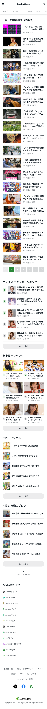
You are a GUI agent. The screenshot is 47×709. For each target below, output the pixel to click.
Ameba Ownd (10, 615)
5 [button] (35, 269)
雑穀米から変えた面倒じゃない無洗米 (27, 523)
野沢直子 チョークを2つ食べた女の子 (27, 544)
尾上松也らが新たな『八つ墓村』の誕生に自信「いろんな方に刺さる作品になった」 (33, 176)
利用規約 (12, 674)
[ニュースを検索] (43, 4)
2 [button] (17, 269)
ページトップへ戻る (23, 574)
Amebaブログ (10, 609)
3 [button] (23, 269)
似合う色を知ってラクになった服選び (27, 533)
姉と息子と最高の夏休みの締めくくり (27, 513)
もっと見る (23, 346)
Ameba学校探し (11, 655)
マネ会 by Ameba (11, 603)
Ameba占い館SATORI (13, 644)
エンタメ (16, 11)
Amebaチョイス (11, 592)
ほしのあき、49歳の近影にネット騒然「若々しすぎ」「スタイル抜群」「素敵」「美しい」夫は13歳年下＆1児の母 (30, 337)
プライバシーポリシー (29, 674)
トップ (5, 11)
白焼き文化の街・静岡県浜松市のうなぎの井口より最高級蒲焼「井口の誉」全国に (33, 103)
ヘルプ (40, 668)
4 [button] (29, 269)
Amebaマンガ (10, 632)
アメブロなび (10, 650)
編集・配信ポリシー (25, 668)
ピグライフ (9, 638)
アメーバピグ (10, 621)
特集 (38, 11)
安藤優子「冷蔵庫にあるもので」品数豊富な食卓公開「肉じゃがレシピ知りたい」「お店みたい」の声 (30, 302)
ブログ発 (28, 11)
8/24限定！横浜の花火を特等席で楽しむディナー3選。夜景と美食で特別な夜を (33, 224)
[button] (41, 269)
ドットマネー (10, 597)
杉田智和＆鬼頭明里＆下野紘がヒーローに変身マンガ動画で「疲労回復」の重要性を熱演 (33, 236)
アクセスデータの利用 (23, 679)
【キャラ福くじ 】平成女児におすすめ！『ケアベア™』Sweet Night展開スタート (33, 79)
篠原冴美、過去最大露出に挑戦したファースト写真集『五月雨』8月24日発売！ (14, 398)
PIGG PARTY (10, 626)
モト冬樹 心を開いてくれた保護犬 (26, 554)
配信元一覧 (8, 668)
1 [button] (11, 269)
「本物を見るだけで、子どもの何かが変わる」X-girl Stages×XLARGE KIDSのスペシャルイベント (33, 248)
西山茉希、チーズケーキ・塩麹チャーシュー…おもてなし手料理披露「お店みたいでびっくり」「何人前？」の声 (30, 325)
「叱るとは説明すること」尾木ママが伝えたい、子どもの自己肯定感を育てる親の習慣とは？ (33, 164)
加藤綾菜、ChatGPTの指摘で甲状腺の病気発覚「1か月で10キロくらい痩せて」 (30, 290)
